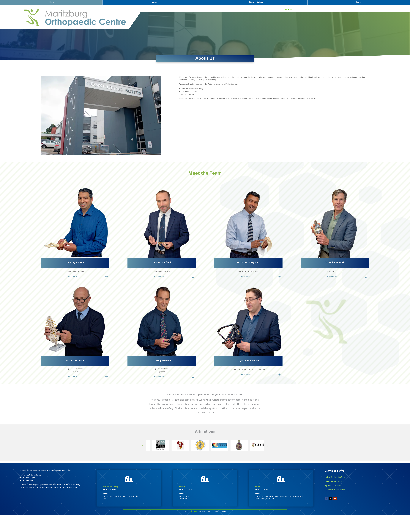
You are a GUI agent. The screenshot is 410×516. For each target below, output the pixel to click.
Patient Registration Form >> (336, 478)
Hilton (257, 487)
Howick (182, 487)
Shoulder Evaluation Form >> (336, 491)
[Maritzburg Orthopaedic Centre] (101, 156)
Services (298, 10)
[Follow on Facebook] (326, 499)
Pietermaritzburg (110, 487)
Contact (323, 10)
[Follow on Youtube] (335, 499)
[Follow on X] (330, 499)
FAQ (306, 10)
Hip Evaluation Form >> (334, 486)
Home (278, 10)
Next (267, 446)
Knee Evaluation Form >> (334, 482)
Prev (142, 446)
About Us (287, 10)
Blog (315, 10)
